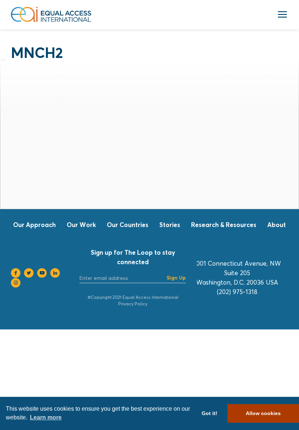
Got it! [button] (209, 413)
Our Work (81, 224)
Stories (169, 224)
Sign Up (176, 277)
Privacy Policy (132, 303)
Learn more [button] (46, 417)
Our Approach (34, 224)
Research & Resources (223, 224)
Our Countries (127, 224)
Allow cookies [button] (263, 413)
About (276, 224)
